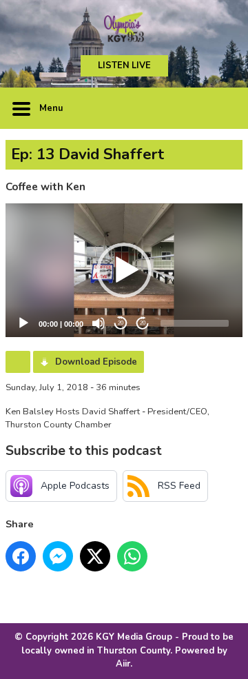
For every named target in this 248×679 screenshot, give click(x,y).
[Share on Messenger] (58, 556)
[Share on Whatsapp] (132, 556)
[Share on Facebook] (21, 556)
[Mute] (98, 323)
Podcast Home (18, 362)
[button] (124, 270)
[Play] (23, 323)
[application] (124, 270)
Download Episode (96, 362)
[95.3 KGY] (124, 27)
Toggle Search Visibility (221, 108)
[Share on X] (95, 556)
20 (120, 323)
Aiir (123, 664)
